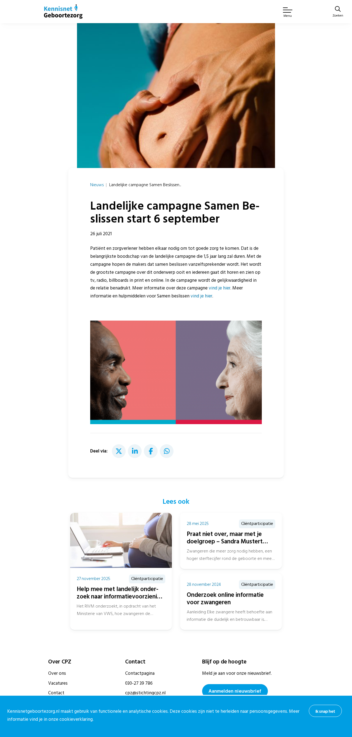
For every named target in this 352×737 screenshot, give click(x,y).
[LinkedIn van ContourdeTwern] (135, 451)
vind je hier (219, 288)
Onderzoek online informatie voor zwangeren (225, 598)
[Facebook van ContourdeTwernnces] (151, 451)
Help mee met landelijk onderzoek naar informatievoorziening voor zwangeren (120, 596)
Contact (56, 693)
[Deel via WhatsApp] (167, 451)
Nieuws (97, 184)
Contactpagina (140, 673)
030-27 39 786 (139, 683)
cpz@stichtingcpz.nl (145, 693)
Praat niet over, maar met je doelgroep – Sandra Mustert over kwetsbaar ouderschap (225, 541)
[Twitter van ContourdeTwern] (119, 451)
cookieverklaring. (76, 719)
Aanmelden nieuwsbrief (234, 691)
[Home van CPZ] (63, 11)
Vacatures (58, 683)
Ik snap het (325, 711)
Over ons (57, 673)
